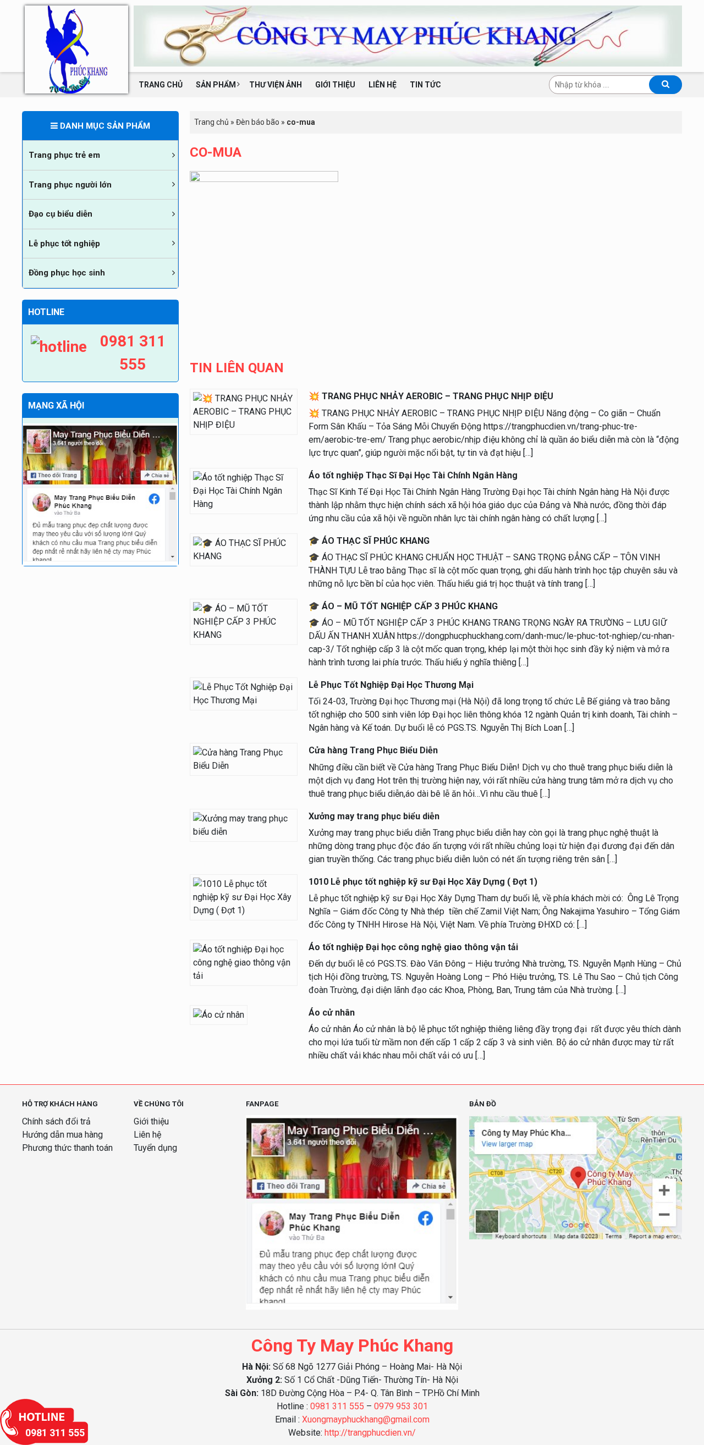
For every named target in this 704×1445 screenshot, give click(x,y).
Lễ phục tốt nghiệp (64, 244)
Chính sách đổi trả (56, 1121)
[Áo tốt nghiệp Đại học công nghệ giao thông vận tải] (244, 962)
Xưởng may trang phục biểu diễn (374, 816)
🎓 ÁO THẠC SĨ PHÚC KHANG (369, 541)
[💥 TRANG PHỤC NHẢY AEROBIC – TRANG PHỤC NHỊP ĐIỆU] (244, 411)
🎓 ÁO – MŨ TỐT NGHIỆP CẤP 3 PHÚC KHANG (403, 606)
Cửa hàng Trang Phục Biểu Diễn (373, 750)
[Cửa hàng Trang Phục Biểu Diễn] (244, 759)
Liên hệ (383, 84)
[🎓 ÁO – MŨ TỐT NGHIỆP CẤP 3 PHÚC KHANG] (244, 621)
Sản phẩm (216, 84)
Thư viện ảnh (275, 84)
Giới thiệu (335, 84)
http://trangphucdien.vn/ (370, 1432)
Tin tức (425, 84)
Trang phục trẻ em (64, 155)
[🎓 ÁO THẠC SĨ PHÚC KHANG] (244, 549)
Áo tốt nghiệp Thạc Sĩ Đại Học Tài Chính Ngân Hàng (413, 475)
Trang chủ (161, 84)
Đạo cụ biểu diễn (60, 214)
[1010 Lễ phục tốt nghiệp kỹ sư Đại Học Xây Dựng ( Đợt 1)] (244, 896)
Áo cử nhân (332, 1012)
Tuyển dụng (155, 1148)
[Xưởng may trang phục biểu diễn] (244, 824)
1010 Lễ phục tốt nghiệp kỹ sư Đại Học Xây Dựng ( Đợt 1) (423, 881)
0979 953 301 (401, 1406)
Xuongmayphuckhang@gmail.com (366, 1419)
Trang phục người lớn (70, 185)
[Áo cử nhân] (219, 1014)
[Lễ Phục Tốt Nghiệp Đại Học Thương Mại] (244, 693)
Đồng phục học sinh (67, 273)
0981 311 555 (337, 1406)
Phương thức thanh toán (67, 1148)
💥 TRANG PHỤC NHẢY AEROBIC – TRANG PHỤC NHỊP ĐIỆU (431, 396)
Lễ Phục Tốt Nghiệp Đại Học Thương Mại (391, 685)
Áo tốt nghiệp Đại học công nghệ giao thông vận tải (413, 947)
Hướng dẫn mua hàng (62, 1134)
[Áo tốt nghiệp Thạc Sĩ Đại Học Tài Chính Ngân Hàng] (244, 490)
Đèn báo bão (257, 122)
